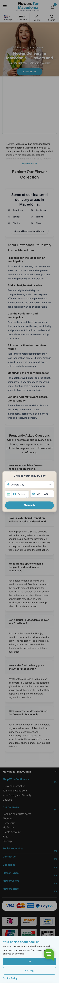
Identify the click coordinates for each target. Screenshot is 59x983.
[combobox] (29, 484)
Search (29, 505)
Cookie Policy (10, 978)
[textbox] (29, 484)
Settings (29, 970)
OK (29, 961)
